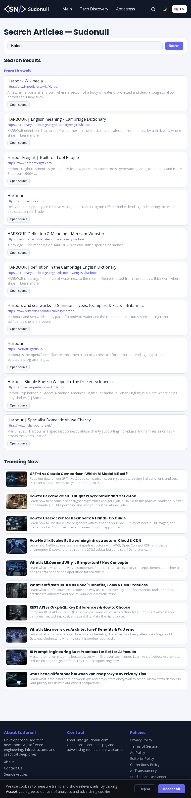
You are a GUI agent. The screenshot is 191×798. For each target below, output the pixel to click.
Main (67, 9)
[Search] (153, 8)
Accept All (171, 789)
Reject (145, 789)
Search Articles (16, 774)
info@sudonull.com (92, 740)
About (9, 762)
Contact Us (13, 768)
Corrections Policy (144, 764)
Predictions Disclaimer (148, 776)
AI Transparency (143, 770)
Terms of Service (144, 746)
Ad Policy (137, 752)
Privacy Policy (141, 740)
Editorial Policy (142, 758)
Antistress (125, 9)
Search (174, 46)
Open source (18, 105)
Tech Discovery (94, 9)
